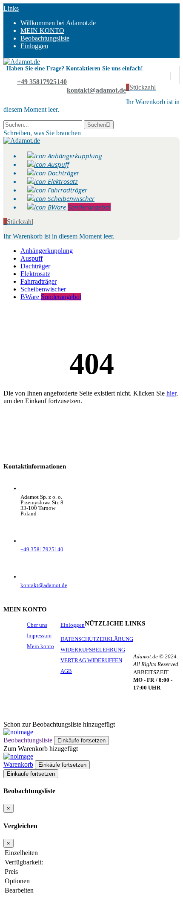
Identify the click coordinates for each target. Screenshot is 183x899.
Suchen (96, 125)
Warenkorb (18, 764)
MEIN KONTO (42, 30)
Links (11, 8)
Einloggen (34, 45)
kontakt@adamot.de (96, 90)
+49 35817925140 (42, 81)
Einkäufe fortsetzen (31, 774)
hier (171, 393)
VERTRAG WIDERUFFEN (91, 660)
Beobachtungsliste (27, 740)
